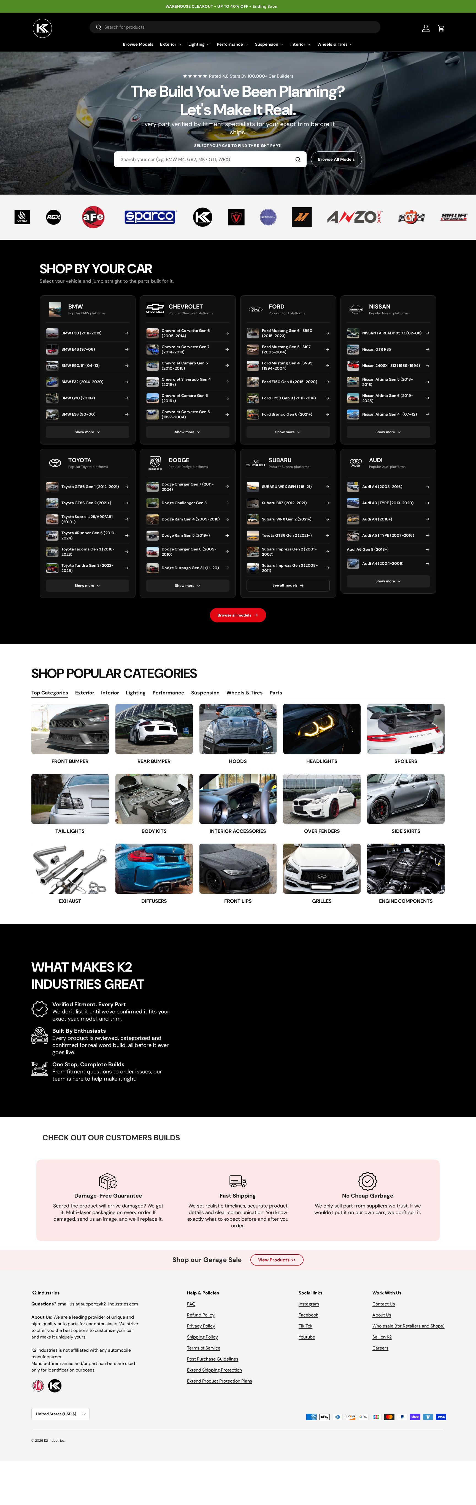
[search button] (96, 27)
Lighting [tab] (136, 693)
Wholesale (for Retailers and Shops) (408, 1326)
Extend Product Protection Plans (219, 1381)
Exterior (168, 44)
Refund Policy (201, 1315)
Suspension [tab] (205, 693)
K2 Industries (54, 1440)
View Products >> (277, 1260)
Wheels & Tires (332, 44)
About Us (381, 1315)
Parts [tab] (276, 693)
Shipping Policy (202, 1337)
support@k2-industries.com (109, 1304)
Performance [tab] (168, 693)
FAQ (191, 1304)
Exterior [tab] (84, 693)
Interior (297, 44)
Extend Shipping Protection (214, 1370)
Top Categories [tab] (49, 693)
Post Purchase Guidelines (212, 1359)
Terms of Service (203, 1348)
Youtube (307, 1337)
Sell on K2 (382, 1337)
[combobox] (210, 159)
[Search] (298, 159)
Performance (230, 44)
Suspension (266, 44)
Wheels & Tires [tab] (244, 693)
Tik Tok (305, 1326)
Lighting (196, 44)
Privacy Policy (201, 1326)
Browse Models (138, 44)
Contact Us (383, 1304)
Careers (380, 1348)
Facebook (308, 1315)
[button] (441, 28)
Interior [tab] (110, 693)
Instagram (309, 1304)
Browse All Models (336, 159)
